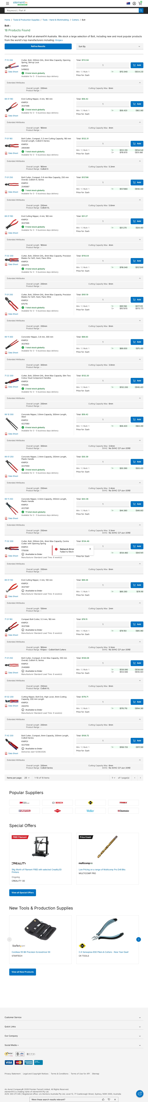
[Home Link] (26, 3)
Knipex (59, 40)
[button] (7, 3)
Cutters (75, 20)
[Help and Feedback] (139, 1093)
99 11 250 (9, 499)
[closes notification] (90, 549)
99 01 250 (9, 456)
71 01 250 (9, 177)
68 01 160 (9, 216)
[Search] (141, 10)
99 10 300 (9, 414)
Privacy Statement (13, 1073)
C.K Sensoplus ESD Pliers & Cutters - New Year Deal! (103, 952)
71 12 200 (9, 60)
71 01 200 (9, 294)
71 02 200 (9, 256)
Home (7, 20)
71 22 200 (9, 375)
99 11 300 (9, 337)
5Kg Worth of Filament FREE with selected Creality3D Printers (37, 870)
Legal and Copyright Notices (35, 1073)
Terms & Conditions (59, 1073)
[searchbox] (72, 10)
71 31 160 (8, 619)
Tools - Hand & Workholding (55, 20)
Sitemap (95, 1073)
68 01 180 (9, 99)
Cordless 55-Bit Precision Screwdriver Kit (31, 952)
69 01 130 (9, 580)
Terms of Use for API (80, 1073)
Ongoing (16, 877)
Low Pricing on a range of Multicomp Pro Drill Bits (102, 869)
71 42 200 (9, 735)
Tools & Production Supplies (26, 20)
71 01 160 (8, 138)
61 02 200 (9, 697)
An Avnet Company (13, 1089)
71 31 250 (9, 658)
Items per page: (14, 777)
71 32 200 (9, 541)
